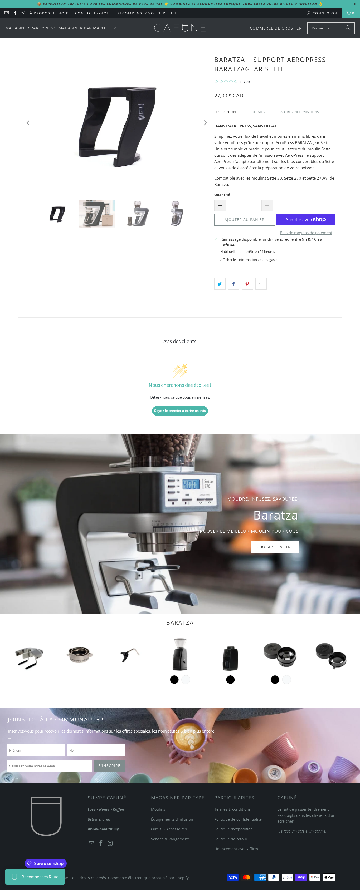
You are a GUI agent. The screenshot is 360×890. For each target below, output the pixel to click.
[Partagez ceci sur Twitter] (220, 284)
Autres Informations (299, 112)
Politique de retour (230, 839)
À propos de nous (50, 13)
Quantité (222, 194)
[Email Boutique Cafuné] (6, 13)
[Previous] (28, 123)
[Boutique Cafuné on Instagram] (23, 13)
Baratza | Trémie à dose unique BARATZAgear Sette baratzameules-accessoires (331, 654)
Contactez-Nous (93, 13)
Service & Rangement (170, 839)
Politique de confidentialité (238, 819)
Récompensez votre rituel (147, 13)
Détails (258, 112)
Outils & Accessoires (169, 829)
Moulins (158, 809)
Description (225, 112)
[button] (30, 28)
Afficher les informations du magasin (249, 259)
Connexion (325, 13)
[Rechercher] (348, 28)
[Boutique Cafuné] (180, 28)
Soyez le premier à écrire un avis (180, 410)
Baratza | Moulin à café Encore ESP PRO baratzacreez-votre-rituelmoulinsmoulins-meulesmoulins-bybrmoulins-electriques (230, 654)
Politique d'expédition (233, 829)
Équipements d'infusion (172, 819)
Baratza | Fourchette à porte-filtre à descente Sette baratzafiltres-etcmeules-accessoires (29, 654)
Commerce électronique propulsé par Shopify (148, 877)
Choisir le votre (275, 546)
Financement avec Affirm (236, 848)
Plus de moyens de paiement (306, 232)
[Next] (205, 123)
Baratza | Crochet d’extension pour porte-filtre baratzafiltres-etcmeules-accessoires (129, 654)
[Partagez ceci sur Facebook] (233, 284)
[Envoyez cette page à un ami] (261, 284)
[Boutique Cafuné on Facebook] (14, 13)
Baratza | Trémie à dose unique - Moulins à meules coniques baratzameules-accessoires (281, 654)
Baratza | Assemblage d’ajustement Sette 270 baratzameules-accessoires (79, 654)
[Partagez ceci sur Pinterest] (247, 284)
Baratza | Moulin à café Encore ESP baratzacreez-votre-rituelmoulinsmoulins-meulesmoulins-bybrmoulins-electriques (180, 654)
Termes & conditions (232, 809)
